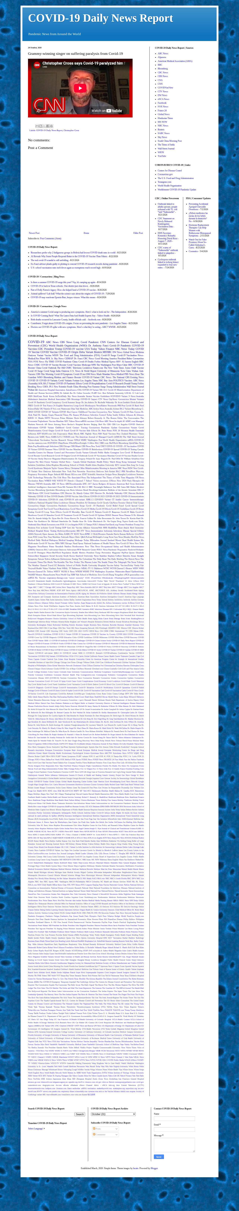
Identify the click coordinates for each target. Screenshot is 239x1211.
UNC (53, 1026)
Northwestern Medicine (107, 897)
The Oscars (113, 994)
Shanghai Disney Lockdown (88, 960)
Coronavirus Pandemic (57, 506)
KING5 (48, 835)
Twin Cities (87, 1013)
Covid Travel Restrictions (59, 509)
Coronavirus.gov (165, 174)
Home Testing (50, 531)
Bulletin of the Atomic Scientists (122, 490)
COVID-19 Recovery (120, 647)
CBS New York (64, 628)
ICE (87, 806)
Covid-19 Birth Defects (89, 684)
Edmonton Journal (99, 744)
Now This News (92, 546)
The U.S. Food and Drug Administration (176, 178)
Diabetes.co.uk (68, 703)
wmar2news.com (67, 1095)
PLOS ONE (81, 913)
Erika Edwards (114, 747)
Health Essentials (136, 430)
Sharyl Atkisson (138, 960)
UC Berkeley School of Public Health (70, 565)
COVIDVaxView (62, 656)
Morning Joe (54, 878)
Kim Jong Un (133, 465)
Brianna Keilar (63, 622)
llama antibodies (73, 1088)
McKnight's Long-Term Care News (108, 537)
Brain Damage (114, 619)
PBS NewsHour (128, 471)
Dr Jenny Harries (91, 706)
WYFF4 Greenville (67, 1063)
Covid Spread (131, 506)
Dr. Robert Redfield (99, 734)
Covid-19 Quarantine (122, 688)
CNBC (37, 365)
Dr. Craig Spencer (41, 716)
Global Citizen (55, 781)
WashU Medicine (127, 1063)
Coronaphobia (122, 675)
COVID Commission (136, 634)
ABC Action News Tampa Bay (63, 587)
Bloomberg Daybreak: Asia (77, 615)
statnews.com (41, 443)
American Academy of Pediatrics (64, 597)
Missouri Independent (111, 875)
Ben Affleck (89, 612)
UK (41, 409)
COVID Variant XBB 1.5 (41, 641)
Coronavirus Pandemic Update (103, 427)
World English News (36, 1073)
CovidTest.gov (79, 694)
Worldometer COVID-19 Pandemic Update (177, 189)
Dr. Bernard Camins (61, 712)
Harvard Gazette (82, 794)
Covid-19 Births (88, 509)
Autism (116, 409)
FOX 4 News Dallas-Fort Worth (47, 759)
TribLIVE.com (118, 1010)
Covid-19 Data (127, 412)
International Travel (123, 816)
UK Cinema (89, 1023)
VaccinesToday (126, 565)
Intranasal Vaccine (136, 462)
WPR (90, 1057)
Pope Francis (113, 922)
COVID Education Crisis (67, 637)
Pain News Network (123, 913)
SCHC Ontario (65, 951)
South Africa (38, 966)
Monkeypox (90, 405)
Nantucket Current (116, 885)
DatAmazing (62, 697)
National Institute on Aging (62, 891)
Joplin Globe (59, 828)
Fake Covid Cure (34, 763)
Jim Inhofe (100, 822)
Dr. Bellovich (33, 712)
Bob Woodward (138, 615)
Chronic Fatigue (34, 669)
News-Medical (117, 374)
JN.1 (51, 386)
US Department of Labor (131, 1026)
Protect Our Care (41, 935)
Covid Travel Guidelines (56, 684)
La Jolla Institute (82, 847)
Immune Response (91, 810)
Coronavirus (138, 358)
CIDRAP (69, 358)
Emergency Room (44, 747)
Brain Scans (125, 619)
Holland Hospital (35, 531)
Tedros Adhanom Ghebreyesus (58, 559)
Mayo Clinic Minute (65, 866)
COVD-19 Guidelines (43, 634)
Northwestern (78, 546)
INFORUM (114, 806)
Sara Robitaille (60, 954)
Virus (123, 1048)
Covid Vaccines (74, 365)
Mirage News (80, 875)
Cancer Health (109, 656)
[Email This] (37, 126)
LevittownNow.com (40, 853)
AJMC (91, 590)
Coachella (113, 669)
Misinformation (92, 468)
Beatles (81, 612)
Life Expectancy (60, 434)
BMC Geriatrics (83, 609)
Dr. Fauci (78, 358)
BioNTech (113, 443)
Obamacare (42, 904)
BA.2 (97, 443)
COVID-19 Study (94, 650)
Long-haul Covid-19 (74, 857)
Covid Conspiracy (53, 402)
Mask (70, 434)
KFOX (86, 831)
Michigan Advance (47, 872)
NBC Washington (61, 882)
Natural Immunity (121, 891)
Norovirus (90, 471)
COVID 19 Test (43, 496)
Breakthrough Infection (36, 622)
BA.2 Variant (125, 409)
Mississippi (90, 875)
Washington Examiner (104, 571)
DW (131, 694)
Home (86, 233)
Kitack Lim (43, 847)
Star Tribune (94, 969)
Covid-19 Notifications (104, 688)
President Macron (93, 925)
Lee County (128, 850)
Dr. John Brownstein (103, 518)
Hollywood (32, 803)
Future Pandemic (40, 772)
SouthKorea (89, 966)
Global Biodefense (137, 778)
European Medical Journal (93, 750)
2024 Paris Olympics (131, 481)
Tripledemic (43, 421)
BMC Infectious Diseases (99, 609)
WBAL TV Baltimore (71, 568)
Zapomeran (57, 1079)
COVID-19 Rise (48, 650)
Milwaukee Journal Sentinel (102, 540)
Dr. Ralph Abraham (56, 734)
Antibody (126, 600)
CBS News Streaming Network (82, 628)
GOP (64, 528)
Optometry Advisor (72, 910)
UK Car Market (78, 1023)
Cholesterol (77, 666)
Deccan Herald (107, 697)
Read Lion (54, 941)
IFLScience (84, 415)
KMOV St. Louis (93, 835)
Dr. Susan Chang (96, 737)
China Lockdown (60, 503)
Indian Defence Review (129, 810)
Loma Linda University (56, 857)
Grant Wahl (120, 784)
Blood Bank (51, 615)
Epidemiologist (82, 747)
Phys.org (140, 471)
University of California (84, 1032)
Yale (133, 1076)
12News (136, 581)
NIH (100, 434)
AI (123, 421)
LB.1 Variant (70, 847)
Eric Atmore (103, 747)
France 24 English (55, 405)
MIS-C (79, 860)
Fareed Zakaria (58, 763)
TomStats (43, 1010)
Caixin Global (83, 656)
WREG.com (32, 1060)
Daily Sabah (32, 697)
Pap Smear (73, 916)
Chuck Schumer (47, 669)
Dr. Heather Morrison (133, 719)
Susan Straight (137, 556)
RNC (105, 938)
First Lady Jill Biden (125, 763)
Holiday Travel (138, 800)
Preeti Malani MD (45, 925)
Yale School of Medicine (86, 575)
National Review (107, 891)
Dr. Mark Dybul (105, 728)
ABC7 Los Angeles (131, 587)
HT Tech (83, 791)
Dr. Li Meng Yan (134, 725)
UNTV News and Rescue (84, 1026)
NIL (133, 882)
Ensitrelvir (56, 747)
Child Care (99, 662)
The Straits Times (126, 998)
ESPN (61, 744)
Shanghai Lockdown (127, 474)
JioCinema (118, 822)
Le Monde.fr (106, 850)
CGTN (85, 631)
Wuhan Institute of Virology (118, 1073)
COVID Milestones (100, 637)
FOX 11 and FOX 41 (97, 756)
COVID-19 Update (123, 650)
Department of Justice (124, 700)
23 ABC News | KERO (79, 584)
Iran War (96, 819)
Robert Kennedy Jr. (96, 418)
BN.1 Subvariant (116, 609)
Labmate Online (122, 847)
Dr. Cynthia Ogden (56, 716)
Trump (127, 1010)
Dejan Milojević (130, 697)
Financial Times (62, 415)
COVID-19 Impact (89, 399)
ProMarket (53, 932)
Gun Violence (135, 788)
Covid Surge (49, 371)
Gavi (114, 772)
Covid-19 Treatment (63, 515)
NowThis (61, 900)
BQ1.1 (130, 609)
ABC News (52, 342)
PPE (96, 913)
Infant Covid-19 (97, 813)
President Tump (93, 553)
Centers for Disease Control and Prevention (55, 452)
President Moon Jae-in (109, 925)
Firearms (99, 763)
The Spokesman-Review (82, 998)
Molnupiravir (126, 875)
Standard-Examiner (39, 969)
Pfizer (42, 358)
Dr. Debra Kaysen (39, 719)
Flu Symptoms (133, 766)
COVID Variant (47, 427)
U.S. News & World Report (83, 371)
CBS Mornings (73, 399)
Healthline (50, 800)
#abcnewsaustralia (137, 578)
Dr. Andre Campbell (108, 709)
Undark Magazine (117, 1029)
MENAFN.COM (69, 860)
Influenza (32, 434)
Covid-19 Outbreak (79, 456)
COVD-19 (110, 446)
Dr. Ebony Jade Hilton (54, 719)
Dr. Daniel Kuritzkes (84, 716)
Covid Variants (65, 380)
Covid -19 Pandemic (95, 506)
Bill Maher (131, 487)
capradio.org (72, 1082)
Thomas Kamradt (45, 1007)
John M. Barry (42, 825)
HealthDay (112, 528)
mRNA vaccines (87, 421)
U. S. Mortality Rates (111, 1013)
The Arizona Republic (94, 979)
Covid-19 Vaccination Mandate (101, 456)
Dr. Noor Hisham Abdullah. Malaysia (97, 731)
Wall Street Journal (135, 386)
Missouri (99, 875)
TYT (58, 976)
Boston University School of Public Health (70, 619)
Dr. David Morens (129, 716)
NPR (93, 365)
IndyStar (87, 813)
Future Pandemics (54, 772)
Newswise (81, 471)
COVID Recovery (130, 637)
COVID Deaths (57, 496)
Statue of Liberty (118, 969)
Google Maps (33, 784)
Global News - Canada (69, 462)
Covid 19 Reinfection (134, 452)
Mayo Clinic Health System (46, 866)
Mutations (72, 878)
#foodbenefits (57, 581)
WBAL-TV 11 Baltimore (92, 568)
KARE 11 (140, 828)
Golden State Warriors (95, 781)
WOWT (71, 1057)
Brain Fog (32, 446)
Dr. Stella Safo (68, 737)
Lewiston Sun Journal (57, 853)
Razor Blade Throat (42, 941)
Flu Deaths (113, 766)
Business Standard (124, 625)
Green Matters (66, 788)
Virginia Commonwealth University (106, 1048)
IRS (78, 531)
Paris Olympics (91, 916)
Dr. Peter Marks (43, 734)
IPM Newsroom (125, 806)
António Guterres (137, 600)
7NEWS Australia (43, 484)
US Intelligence (44, 1029)
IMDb (107, 806)
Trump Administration (116, 386)
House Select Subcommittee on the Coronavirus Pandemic (108, 803)
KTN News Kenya (110, 838)
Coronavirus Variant (128, 427)
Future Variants (51, 462)
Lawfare (76, 850)
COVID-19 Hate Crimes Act (75, 644)
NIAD (129, 882)
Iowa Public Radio (56, 819)
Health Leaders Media (44, 797)
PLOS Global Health (68, 913)
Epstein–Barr (94, 747)
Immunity (119, 393)
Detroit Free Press (48, 703)
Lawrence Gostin (86, 850)
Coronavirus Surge (76, 506)
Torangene (51, 1010)
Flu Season (74, 415)
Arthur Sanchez (74, 603)
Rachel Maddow (128, 938)
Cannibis (31, 452)
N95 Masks (87, 878)
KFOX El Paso (96, 831)
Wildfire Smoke (83, 1070)
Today (131, 348)
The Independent (94, 477)
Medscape (86, 365)
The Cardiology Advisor (86, 982)
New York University (78, 894)
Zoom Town (103, 1079)
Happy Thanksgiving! (67, 794)
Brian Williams (52, 622)
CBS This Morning (44, 374)
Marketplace (48, 863)
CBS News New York (91, 446)
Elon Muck (32, 747)
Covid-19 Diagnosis (36, 688)
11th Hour (99, 421)
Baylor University (71, 612)
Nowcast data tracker (73, 900)
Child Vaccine (137, 368)
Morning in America (108, 468)
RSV (118, 361)
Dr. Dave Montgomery (101, 716)
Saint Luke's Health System (133, 951)
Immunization (97, 531)
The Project (139, 994)
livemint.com (61, 1088)
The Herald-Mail (137, 988)
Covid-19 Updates (97, 515)
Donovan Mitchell (77, 706)
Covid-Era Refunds (65, 694)
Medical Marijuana (51, 869)
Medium (97, 869)
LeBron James (117, 850)
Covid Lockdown (113, 681)
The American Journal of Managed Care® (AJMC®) (98, 437)
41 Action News (116, 584)
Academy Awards (116, 590)
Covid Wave (75, 509)
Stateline (103, 556)
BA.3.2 (85, 487)
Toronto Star (61, 1010)
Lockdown (87, 368)
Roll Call (131, 947)
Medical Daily (34, 540)
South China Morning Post (79, 386)
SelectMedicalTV (115, 957)
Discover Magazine (52, 459)
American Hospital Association (51, 390)
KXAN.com (47, 434)
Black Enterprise (34, 615)
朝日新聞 (91, 1095)
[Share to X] (44, 126)
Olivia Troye (42, 907)
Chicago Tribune (82, 662)
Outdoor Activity (34, 913)
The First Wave (39, 988)
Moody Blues (43, 878)
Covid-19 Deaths (86, 361)
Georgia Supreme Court (95, 778)
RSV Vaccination (115, 938)
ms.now (141, 1088)
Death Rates (89, 697)
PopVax (104, 922)
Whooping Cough (70, 1070)
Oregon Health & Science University (93, 910)
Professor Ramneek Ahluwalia (106, 932)
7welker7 (126, 584)
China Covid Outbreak (46, 368)
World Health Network (53, 1073)
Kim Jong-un (111, 844)
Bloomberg (136, 409)
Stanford (50, 969)
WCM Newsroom (107, 1051)
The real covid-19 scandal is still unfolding (49, 260)
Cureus (137, 412)
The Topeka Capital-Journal (50, 1001)
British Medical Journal (112, 622)
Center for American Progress (97, 659)
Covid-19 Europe (51, 688)
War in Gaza (109, 1063)
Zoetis (95, 1079)
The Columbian (85, 559)
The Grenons (97, 988)
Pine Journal (62, 922)
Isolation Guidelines (36, 465)
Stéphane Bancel (69, 972)
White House (134, 1066)
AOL (40, 383)
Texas (122, 976)
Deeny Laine (118, 697)
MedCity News (137, 537)
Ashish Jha (101, 603)
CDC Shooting (52, 631)
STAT (84, 474)
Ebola (133, 402)
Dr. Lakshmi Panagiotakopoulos (73, 725)
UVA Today (105, 1029)
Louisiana (31, 860)
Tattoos (84, 976)
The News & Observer (86, 994)
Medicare (75, 869)
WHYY (57, 571)
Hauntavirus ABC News (109, 794)
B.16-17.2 (135, 606)
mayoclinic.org (131, 1088)
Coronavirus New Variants (108, 412)
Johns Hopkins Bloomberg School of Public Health (68, 465)
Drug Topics (122, 521)
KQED (55, 838)
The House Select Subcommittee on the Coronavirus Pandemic (72, 991)
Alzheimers (33, 399)
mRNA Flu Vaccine (37, 578)
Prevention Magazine (111, 553)
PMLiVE (90, 913)
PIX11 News (102, 550)
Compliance (106, 672)
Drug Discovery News (86, 741)
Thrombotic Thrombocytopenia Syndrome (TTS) (86, 1007)
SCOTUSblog (77, 951)
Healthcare (112, 797)
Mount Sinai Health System (127, 540)
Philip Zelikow (129, 919)
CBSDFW (112, 628)
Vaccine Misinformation (124, 1041)
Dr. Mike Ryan (61, 731)
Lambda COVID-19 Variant (49, 850)
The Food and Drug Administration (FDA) (80, 355)
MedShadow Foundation (134, 866)
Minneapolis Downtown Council (40, 875)
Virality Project (86, 1048)
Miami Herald (33, 872)
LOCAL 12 (129, 393)
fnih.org (112, 1085)
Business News (96, 625)
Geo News (126, 775)
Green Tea (76, 788)
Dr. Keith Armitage (53, 725)
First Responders (47, 766)
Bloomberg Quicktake (45, 490)
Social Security (56, 556)
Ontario (61, 910)
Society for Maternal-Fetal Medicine (89, 963)
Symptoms (32, 559)
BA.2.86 (77, 487)
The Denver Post (101, 985)
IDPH (102, 806)
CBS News (66, 342)
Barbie (42, 612)
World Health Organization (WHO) (68, 345)
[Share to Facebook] (48, 126)
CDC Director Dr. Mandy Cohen (74, 493)
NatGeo (127, 885)
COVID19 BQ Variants (46, 656)
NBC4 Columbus (93, 882)
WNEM (78, 571)
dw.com (59, 1085)
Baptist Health (33, 612)
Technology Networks (42, 477)
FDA (30, 361)
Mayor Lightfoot (80, 866)
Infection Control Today (101, 415)
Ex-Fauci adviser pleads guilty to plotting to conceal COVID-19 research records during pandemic (74, 264)
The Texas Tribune (135, 562)
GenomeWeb (96, 528)
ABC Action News (96, 409)
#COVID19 (52, 443)
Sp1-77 (97, 966)
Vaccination (45, 440)
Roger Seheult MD (56, 474)
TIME (51, 361)
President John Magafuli (77, 925)
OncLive (127, 907)
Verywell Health (35, 568)
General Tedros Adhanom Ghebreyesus (53, 775)
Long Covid (80, 342)
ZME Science (46, 1079)
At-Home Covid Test (136, 603)
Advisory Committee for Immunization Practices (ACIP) (59, 594)
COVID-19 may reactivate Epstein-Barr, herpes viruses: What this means (63, 297)
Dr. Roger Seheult (114, 734)
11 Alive (128, 581)
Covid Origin (48, 430)
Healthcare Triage (39, 800)
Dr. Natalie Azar (76, 521)
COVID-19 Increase (93, 644)
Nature (112, 543)
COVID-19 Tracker (109, 650)
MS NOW (95, 860)
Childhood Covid (63, 427)
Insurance (68, 816)
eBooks (66, 1085)
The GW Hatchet (52, 988)
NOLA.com (32, 885)
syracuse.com (93, 1091)
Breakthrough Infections (47, 446)
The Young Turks (137, 1004)
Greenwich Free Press (89, 788)
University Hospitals (97, 565)
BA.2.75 (47, 609)
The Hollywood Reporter (37, 991)
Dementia (37, 700)
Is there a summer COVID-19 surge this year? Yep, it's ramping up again (63, 282)
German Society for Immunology (116, 778)
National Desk (87, 888)
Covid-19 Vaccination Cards (115, 690)
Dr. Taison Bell (109, 737)
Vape (122, 1044)
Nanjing (95, 885)
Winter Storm (128, 1070)
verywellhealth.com (53, 1095)
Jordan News (69, 828)
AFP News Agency (69, 590)
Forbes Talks (63, 769)
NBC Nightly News (88, 434)
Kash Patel (80, 841)
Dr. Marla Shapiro (134, 728)
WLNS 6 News (68, 571)
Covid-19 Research (114, 383)
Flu (46, 361)
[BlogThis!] (41, 126)
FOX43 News (87, 759)
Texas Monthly (79, 979)
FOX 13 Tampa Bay (114, 756)
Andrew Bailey (69, 600)
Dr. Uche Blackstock (93, 521)
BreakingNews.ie (137, 619)
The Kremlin (59, 562)
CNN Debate (134, 631)
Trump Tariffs (33, 1013)
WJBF (72, 1054)
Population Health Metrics (73, 553)
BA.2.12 (31, 609)
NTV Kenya (75, 885)
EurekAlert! (125, 747)
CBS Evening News (134, 377)
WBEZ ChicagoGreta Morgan (83, 1051)
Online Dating (39, 910)
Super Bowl (80, 972)
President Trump (53, 348)
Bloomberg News (113, 615)
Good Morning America (106, 358)
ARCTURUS (100, 590)
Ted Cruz (101, 976)
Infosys (107, 813)
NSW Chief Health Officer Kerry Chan (51, 885)
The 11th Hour (60, 477)
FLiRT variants (82, 756)
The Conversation (131, 418)
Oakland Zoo (33, 904)
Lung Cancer (41, 860)
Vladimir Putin (55, 568)
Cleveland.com (97, 669)
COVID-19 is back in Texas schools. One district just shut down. (60, 286)
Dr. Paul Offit (114, 459)
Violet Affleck (74, 1048)
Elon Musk (41, 524)
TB (35, 976)
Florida (105, 766)
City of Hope (71, 669)
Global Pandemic (88, 462)
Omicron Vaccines (54, 907)
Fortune (76, 380)
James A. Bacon (42, 822)
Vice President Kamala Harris (56, 1048)
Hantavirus (68, 405)
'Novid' (111, 581)
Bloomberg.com (62, 490)
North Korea (48, 396)
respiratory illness (68, 1091)
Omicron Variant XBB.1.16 (91, 907)
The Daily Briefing (115, 559)
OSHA (141, 900)
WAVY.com (67, 1051)
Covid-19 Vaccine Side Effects (83, 430)
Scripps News (111, 474)
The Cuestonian (61, 985)
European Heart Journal (73, 750)
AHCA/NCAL (82, 590)
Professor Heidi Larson (85, 932)
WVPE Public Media (116, 1060)
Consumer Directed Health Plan (67, 675)
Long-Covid (79, 405)
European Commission (54, 750)
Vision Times (131, 1048)
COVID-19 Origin (68, 352)
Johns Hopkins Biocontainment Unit (63, 825)
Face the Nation (130, 759)
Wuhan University (137, 1073)
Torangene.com (164, 182)
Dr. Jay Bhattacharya (78, 722)
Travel (50, 565)
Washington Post (95, 440)
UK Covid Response (103, 1023)
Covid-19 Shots (54, 690)
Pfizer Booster (92, 919)
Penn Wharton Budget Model (114, 916)
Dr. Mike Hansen (122, 706)
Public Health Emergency (104, 935)
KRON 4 (61, 838)
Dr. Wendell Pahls (45, 741)
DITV (127, 694)
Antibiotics (118, 600)
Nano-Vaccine (104, 885)
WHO (40, 377)
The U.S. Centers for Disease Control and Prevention (82, 1001)
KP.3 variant (120, 465)
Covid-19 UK (78, 690)
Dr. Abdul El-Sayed (35, 709)
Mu (142, 540)
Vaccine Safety (113, 565)
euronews (104, 481)
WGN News (38, 1054)
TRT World (51, 976)
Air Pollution (102, 594)
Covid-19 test (79, 374)
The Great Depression (83, 988)
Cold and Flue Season (130, 669)
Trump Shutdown (137, 1010)
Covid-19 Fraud (62, 430)
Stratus (89, 396)
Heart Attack (123, 528)
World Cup (65, 575)
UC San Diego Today (45, 1019)
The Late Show (134, 991)
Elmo (142, 744)
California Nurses (96, 656)
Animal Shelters (108, 600)
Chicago (57, 662)
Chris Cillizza (87, 666)
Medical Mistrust (65, 869)
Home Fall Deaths (44, 803)
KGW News (79, 534)
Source (30, 966)
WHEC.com (65, 1054)
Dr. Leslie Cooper (120, 725)
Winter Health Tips (115, 1070)
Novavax (55, 418)
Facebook (140, 759)
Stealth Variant (130, 969)
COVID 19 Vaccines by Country (103, 634)
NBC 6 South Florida (118, 878)
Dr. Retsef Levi (86, 734)
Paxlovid (132, 550)
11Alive (90, 443)
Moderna (140, 352)
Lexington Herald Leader (76, 853)
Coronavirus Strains (108, 678)
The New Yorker (72, 562)
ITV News (85, 531)
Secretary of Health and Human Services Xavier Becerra (86, 957)
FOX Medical (65, 759)
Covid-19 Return (41, 690)
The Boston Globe (114, 418)
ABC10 (95, 587)
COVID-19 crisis (55, 499)
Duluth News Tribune (113, 741)
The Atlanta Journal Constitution (115, 979)
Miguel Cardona (86, 872)
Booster (77, 377)
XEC (66, 421)
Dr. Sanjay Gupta (45, 415)
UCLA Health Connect (121, 1019)
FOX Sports (76, 759)
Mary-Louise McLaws (86, 863)
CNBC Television (74, 368)
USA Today (91, 348)
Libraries (90, 853)
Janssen (51, 534)
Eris (142, 459)
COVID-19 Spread (111, 449)
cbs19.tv (81, 1082)
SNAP (85, 951)
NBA (57, 543)
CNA (79, 390)
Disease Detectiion (137, 703)
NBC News (121, 348)
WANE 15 (58, 1051)
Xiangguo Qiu (66, 1076)
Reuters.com (33, 437)
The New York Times (114, 368)
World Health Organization (115, 440)
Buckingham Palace (44, 625)
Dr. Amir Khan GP (75, 709)
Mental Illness (138, 869)
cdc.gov (98, 1082)
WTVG (93, 1060)
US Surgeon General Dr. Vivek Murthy (66, 1029)
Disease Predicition (35, 706)
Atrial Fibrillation (51, 606)
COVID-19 (36, 342)
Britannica (99, 622)
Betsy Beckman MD (102, 612)
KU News (121, 838)
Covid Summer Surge (71, 402)
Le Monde (97, 850)
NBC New (39, 882)
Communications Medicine (90, 672)
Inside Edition (119, 415)
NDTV (47, 418)
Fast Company (69, 763)
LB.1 (63, 847)
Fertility (79, 763)
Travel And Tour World (83, 1010)
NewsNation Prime (46, 546)
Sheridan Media (34, 963)
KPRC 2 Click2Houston (95, 534)
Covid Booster (34, 456)
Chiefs (92, 662)
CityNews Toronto (117, 503)
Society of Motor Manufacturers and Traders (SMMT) (123, 963)
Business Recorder (109, 625)
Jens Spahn (90, 822)
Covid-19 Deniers (122, 684)
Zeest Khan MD (68, 1079)
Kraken (57, 847)
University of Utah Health (123, 1038)
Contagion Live (117, 452)
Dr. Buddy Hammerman (108, 712)
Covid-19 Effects (103, 509)
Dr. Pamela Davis (117, 731)
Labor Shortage (134, 847)
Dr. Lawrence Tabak (93, 725)
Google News (44, 784)
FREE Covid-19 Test (37, 405)
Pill (55, 922)
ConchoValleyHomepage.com (123, 672)
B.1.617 (118, 606)
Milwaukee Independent (103, 872)
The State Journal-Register (109, 998)
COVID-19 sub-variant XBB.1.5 (78, 499)
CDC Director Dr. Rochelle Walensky (106, 493)
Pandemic (94, 342)
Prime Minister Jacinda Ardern (75, 929)
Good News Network (129, 781)
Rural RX (48, 951)
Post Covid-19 (128, 405)
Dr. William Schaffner (130, 459)
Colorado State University (70, 672)
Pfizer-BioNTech (53, 553)
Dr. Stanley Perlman (54, 737)
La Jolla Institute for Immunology (102, 847)
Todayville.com (34, 1010)
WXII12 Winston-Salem (40, 1063)
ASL (108, 590)
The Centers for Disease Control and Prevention (113, 982)
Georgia (69, 778)
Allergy (135, 594)
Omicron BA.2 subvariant (47, 550)
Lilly (96, 853)
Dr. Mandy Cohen (54, 728)
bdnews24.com (46, 1082)
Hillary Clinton (81, 800)
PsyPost (125, 553)
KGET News (123, 831)
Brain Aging (93, 619)
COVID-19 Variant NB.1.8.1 (94, 390)
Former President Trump (129, 524)
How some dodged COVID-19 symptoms (49, 806)
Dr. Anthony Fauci (98, 345)
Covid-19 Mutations (86, 688)
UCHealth (73, 1019)
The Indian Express (105, 991)
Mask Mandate (103, 374)
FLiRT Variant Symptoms (66, 756)
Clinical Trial (131, 503)
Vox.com (56, 409)
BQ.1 (125, 609)
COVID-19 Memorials (66, 647)
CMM (106, 631)
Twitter (94, 1013)
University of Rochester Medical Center (96, 1038)
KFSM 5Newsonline (110, 831)
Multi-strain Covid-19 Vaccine (41, 543)
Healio (121, 794)
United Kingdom (131, 1029)
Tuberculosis (33, 440)
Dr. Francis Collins (85, 518)
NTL (69, 885)
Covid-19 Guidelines (120, 509)
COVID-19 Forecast (41, 644)
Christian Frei (98, 666)
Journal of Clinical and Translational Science (119, 828)
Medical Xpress (108, 361)
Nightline (127, 894)
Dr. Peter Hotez (105, 430)
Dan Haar (53, 697)
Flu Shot (39, 462)
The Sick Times (66, 998)
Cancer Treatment (121, 656)
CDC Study (63, 631)
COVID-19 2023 (97, 496)
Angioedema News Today (91, 600)
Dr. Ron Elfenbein (128, 734)
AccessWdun (33, 594)
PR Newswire (103, 913)
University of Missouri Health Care (100, 1035)
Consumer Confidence (44, 675)
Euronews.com (53, 524)
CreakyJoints (91, 694)
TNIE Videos (42, 976)
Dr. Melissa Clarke (48, 731)
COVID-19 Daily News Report (100, 18)
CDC (40, 348)
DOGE (108, 515)
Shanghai (72, 960)
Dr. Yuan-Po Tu (58, 741)
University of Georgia (42, 1035)
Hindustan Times (93, 800)
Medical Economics (35, 869)
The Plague (122, 994)
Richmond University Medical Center (111, 944)
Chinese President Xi (78, 503)
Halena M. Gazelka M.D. (124, 791)
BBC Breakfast (71, 609)
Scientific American (96, 474)
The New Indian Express (68, 994)
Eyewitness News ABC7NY (101, 753)
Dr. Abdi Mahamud (136, 706)
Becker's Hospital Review (78, 424)
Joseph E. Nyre (95, 828)
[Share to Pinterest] (51, 126)
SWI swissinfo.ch (95, 951)
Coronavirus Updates (125, 678)
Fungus (31, 772)
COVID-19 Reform (136, 647)
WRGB (40, 1060)
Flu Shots (122, 766)
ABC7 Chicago (117, 587)
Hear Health (59, 800)
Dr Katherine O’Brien (106, 706)
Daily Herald (139, 694)
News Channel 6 (93, 894)
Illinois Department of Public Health (69, 810)
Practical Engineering (128, 922)
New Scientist (60, 386)
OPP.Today (134, 900)
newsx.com (47, 1091)
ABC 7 (35, 587)
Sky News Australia (76, 396)
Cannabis (132, 656)
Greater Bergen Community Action (47, 788)
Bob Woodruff (125, 615)
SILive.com (76, 474)
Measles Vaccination (117, 866)
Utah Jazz (38, 1041)
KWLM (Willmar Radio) (134, 838)
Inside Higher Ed (117, 813)
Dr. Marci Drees (80, 728)
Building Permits (68, 625)
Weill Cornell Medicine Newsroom (71, 1066)
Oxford (56, 913)
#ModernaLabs (107, 578)
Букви (84, 1095)
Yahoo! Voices (92, 481)
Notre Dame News (50, 900)
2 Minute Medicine (43, 584)
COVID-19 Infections (37, 499)
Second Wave (60, 957)
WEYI (117, 1051)
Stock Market (51, 972)
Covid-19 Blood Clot (107, 684)
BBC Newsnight (96, 487)
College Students (40, 672)
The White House (110, 1004)
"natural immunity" (76, 578)
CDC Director (121, 628)
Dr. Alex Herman (49, 709)
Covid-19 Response (111, 512)
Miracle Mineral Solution (64, 875)
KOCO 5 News (107, 835)
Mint (82, 468)
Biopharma (124, 612)
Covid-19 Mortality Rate (74, 512)
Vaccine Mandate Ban (106, 1041)
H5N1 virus (52, 791)
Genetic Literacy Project (111, 775)
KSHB (68, 838)
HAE (59, 791)
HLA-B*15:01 (67, 791)
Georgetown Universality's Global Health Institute (47, 778)
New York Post (69, 471)
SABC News (45, 437)
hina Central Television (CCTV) (130, 1085)
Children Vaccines (129, 662)
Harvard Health (94, 794)
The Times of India (111, 477)
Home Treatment (58, 803)
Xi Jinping (57, 1076)
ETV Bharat (69, 744)
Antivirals (139, 484)
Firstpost (82, 766)
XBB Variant (33, 1076)
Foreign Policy (74, 769)
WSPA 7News (62, 1060)
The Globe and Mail (67, 988)
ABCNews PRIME (48, 590)
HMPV (76, 791)
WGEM (31, 1054)
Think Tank (32, 1007)
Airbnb (109, 594)
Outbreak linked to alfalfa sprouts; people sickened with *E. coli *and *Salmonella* (167, 208)
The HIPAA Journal (123, 988)
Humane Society (78, 806)
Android (78, 600)
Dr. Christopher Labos (126, 712)
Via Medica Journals (36, 1048)
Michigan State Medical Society (67, 872)
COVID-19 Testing (128, 449)
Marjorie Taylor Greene (54, 468)
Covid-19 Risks (128, 512)
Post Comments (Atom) (50, 238)
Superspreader (91, 972)
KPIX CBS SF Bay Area (37, 838)
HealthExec (103, 797)
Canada (140, 449)
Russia (67, 474)
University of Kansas (59, 1035)
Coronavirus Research (91, 678)
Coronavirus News (75, 678)
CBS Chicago (64, 446)
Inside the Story (131, 813)
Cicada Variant (82, 452)
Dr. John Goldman (114, 722)
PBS (119, 405)
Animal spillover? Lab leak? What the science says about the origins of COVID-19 (67, 293)
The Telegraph (120, 562)
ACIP (59, 590)
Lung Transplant (52, 860)
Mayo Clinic (122, 365)
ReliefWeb (101, 941)
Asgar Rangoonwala (88, 603)
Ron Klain (140, 947)
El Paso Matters (113, 744)
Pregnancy (32, 474)
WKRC (84, 440)
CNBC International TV (118, 631)
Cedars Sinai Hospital (66, 659)
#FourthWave (96, 578)
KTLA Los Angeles (95, 838)
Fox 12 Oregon (86, 769)
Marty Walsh (73, 863)
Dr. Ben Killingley (46, 712)
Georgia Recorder (79, 778)
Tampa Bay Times (67, 976)
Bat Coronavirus (58, 612)
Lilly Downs (103, 853)
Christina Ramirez (122, 666)
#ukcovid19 (91, 581)
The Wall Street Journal (133, 437)
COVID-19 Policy (104, 647)
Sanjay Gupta (49, 954)
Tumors (79, 1013)
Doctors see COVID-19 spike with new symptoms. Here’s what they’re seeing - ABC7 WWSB (73, 327)
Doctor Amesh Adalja (51, 706)
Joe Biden (59, 534)
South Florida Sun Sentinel (74, 966)
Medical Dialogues (49, 540)
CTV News (103, 399)
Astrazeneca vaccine (119, 603)
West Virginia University (118, 1066)
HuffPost (68, 806)
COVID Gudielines (84, 637)
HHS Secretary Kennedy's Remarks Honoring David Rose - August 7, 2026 (168, 237)
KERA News (64, 831)
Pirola (70, 922)
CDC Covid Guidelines (49, 493)
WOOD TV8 (88, 571)
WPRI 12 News (99, 1057)
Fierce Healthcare (89, 763)
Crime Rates (101, 694)
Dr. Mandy (43, 728)
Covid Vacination (73, 684)
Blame (43, 615)
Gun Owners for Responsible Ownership (113, 788)
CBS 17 (140, 490)
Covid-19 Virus (132, 690)
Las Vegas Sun (66, 850)
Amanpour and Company (41, 597)
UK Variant (45, 1026)
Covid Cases (71, 681)
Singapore (44, 556)
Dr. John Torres (119, 518)
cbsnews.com (90, 1082)
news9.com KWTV (35, 1091)
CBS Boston (33, 493)
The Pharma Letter (89, 562)
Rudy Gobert (33, 951)
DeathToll (98, 697)
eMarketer (74, 1085)
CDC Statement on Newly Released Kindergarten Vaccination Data (166, 222)
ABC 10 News (58, 484)
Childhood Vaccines (87, 412)
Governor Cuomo (90, 784)
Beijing (94, 424)
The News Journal (102, 994)
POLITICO (118, 380)
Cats (55, 659)
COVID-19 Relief (34, 650)
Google (141, 781)
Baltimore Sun (110, 487)
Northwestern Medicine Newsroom (130, 897)
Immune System (104, 810)
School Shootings (107, 954)
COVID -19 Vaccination (126, 446)
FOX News (38, 361)
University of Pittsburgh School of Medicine (62, 1038)
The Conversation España (44, 985)
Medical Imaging (66, 540)
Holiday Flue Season (109, 800)
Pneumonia (96, 922)
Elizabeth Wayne (133, 744)
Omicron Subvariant (68, 550)
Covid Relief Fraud (115, 506)
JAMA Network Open (37, 534)
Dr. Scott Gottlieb (122, 402)
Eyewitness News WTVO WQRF (126, 753)
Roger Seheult (108, 947)
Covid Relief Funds (39, 684)
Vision (45, 568)
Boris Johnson (76, 490)
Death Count (79, 697)
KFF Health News (76, 831)
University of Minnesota (77, 1035)
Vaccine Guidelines (101, 396)
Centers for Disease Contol (170, 170)
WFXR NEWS (138, 1051)
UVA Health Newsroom (91, 1029)
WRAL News (139, 1057)
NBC (107, 878)
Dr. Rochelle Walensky (104, 402)
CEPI (71, 631)
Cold (119, 669)
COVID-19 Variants (48, 380)
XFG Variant (47, 1076)
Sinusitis (53, 963)
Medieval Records (86, 869)
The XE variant (123, 1004)
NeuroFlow (32, 894)
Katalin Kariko (90, 841)
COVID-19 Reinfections (92, 449)
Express (31, 462)
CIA (101, 631)
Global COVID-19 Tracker (38, 781)
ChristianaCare (109, 666)
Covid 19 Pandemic (36, 402)
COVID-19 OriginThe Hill (86, 647)
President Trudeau (137, 925)
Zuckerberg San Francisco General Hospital (126, 1079)
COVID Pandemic (63, 361)
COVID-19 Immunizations (132, 496)
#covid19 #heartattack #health (39, 581)
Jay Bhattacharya (61, 822)
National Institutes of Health (96, 543)
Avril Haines (86, 606)
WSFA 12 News (50, 1060)
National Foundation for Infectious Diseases (111, 888)
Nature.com (98, 368)
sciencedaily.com (81, 1091)
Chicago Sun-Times (68, 662)
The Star (95, 998)
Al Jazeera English (130, 361)
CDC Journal (40, 631)
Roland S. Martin (120, 947)
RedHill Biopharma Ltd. (87, 941)
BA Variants (68, 487)
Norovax (41, 897)
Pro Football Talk (41, 932)
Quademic (61, 938)
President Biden (125, 358)
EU (75, 744)
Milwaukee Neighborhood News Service (128, 872)
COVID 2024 (121, 634)
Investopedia (44, 819)
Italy (119, 819)
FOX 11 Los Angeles (69, 524)
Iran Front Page (87, 819)
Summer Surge (99, 386)
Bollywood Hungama (36, 619)
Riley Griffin (132, 944)
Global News (129, 352)
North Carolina (52, 897)
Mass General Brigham (127, 863)
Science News (132, 954)
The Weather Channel (37, 565)
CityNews (113, 399)
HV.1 (89, 791)
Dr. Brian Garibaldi (90, 712)
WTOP (76, 1060)
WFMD (129, 1051)
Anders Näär (44, 600)
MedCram (37, 396)
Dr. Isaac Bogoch (100, 459)
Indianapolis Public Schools (72, 813)
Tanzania (78, 976)
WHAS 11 (48, 1054)
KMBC (83, 835)
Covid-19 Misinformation (119, 390)
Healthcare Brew (123, 797)
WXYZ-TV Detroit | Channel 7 (71, 481)
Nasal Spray (78, 543)
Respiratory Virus (75, 944)
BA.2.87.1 (55, 609)
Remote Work (124, 941)
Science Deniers (121, 954)
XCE (40, 1076)
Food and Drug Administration (46, 769)
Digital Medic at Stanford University (89, 703)
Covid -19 (49, 681)
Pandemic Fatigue (52, 916)
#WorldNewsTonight (78, 443)
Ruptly (41, 951)
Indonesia (108, 531)
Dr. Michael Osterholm (58, 521)
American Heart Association (88, 597)
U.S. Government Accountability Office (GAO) (85, 1016)
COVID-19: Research (94, 653)
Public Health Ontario (48, 938)
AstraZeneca (71, 390)
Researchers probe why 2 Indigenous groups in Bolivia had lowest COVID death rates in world (73, 252)
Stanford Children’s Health (64, 969)
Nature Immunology (136, 891)
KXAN (30, 841)
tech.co (101, 1091)
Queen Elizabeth (136, 553)
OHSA (115, 900)
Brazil (85, 490)
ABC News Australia (83, 587)
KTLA (73, 838)
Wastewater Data (68, 409)
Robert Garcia (42, 947)
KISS (53, 835)
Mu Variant (64, 878)
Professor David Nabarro (66, 932)
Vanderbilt (53, 1044)
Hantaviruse (139, 791)
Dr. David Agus (116, 716)
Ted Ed (108, 976)
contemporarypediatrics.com (125, 1082)
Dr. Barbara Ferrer (137, 709)
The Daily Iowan (74, 985)
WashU (117, 1063)
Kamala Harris (112, 534)
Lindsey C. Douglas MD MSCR (122, 853)
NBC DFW (131, 878)
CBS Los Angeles (120, 424)
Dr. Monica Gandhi (74, 731)
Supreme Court (103, 972)
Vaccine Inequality (90, 1041)
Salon (41, 954)
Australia (108, 409)
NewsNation (101, 405)
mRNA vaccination (88, 1088)
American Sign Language (134, 597)
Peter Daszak (45, 919)
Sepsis (45, 960)
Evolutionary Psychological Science (76, 753)
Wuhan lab (33, 390)
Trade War (70, 1010)
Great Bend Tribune (132, 784)
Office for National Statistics (72, 904)
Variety (127, 1044)
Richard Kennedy (89, 944)
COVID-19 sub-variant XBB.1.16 (48, 653)
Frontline (129, 769)
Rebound (74, 941)
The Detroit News (132, 559)
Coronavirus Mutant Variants (131, 399)
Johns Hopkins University (103, 465)
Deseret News (118, 515)
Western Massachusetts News (48, 575)
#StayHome (63, 443)
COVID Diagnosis (50, 637)
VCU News (47, 1041)
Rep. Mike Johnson (36, 944)
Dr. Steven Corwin (82, 737)
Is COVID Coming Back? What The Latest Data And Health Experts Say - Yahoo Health (70, 315)
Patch (100, 916)
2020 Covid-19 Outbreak (60, 584)
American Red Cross (126, 484)
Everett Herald (41, 753)
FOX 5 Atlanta (99, 524)
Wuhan (135, 371)
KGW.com (133, 831)
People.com (139, 916)
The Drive (132, 985)
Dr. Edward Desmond (72, 719)
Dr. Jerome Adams (93, 722)
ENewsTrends (53, 744)
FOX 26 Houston (120, 430)
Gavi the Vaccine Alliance (78, 528)
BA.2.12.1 (39, 609)
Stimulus (126, 556)
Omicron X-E (108, 907)
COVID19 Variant (103, 499)
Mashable (114, 863)
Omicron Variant (35, 355)
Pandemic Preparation (117, 550)
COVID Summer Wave (48, 449)
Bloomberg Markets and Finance (58, 377)
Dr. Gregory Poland (83, 459)
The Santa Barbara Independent (47, 998)
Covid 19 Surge (35, 371)
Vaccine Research (58, 440)
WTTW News (84, 1060)
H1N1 (45, 791)
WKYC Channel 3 (38, 1057)
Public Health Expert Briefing (126, 935)
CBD (41, 628)
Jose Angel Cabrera (82, 828)
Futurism (65, 772)
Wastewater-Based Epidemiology (129, 571)
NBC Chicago (66, 543)
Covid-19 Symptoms (63, 374)
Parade (81, 916)
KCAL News (46, 831)
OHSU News (124, 900)
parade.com (56, 1091)
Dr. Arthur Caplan (123, 709)
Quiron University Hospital (92, 938)
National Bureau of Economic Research (66, 888)
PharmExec (112, 919)
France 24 (162, 110)
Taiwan (41, 559)
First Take (59, 766)
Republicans (63, 944)
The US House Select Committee (116, 1001)
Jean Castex (72, 822)
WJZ (77, 1054)
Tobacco (141, 1007)
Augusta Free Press (66, 606)
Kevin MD (64, 844)
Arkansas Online (47, 603)
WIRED (47, 481)
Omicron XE (118, 907)
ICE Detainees (94, 806)
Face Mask (119, 759)
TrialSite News (98, 1010)
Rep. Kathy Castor (137, 941)
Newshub (59, 546)
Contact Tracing (80, 427)
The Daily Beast (100, 559)
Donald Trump (130, 383)
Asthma (108, 603)
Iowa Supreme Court (72, 819)
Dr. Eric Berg (86, 719)
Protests (52, 935)
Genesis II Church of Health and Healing (85, 775)
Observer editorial (53, 904)
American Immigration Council (112, 597)
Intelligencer (77, 816)
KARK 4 (31, 831)
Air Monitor (91, 594)
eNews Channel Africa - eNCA (93, 1085)
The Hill (61, 368)
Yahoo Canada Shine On (81, 1076)
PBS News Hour (132, 374)
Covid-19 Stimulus (46, 515)
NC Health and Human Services (113, 882)
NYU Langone (86, 885)
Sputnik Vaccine (131, 966)
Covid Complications (85, 681)
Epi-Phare (64, 747)
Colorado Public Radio (99, 452)
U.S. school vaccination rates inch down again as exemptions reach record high (65, 267)
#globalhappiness (69, 581)
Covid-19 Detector (137, 684)
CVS (76, 656)
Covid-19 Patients (94, 512)
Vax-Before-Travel (137, 1044)
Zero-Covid (103, 575)
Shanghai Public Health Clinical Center (115, 960)
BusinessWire (33, 628)
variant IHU (41, 1095)
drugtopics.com (48, 1085)
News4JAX (104, 894)
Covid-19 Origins (62, 456)
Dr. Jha (103, 722)
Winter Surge (139, 1070)
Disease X (128, 515)
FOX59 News (98, 759)
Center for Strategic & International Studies (126, 659)
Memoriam (117, 869)
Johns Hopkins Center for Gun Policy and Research (98, 825)
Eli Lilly (123, 744)
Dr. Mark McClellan (119, 728)
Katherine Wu (114, 841)
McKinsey (91, 866)
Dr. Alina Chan (61, 709)
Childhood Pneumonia (112, 662)
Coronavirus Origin (36, 506)
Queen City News (73, 938)
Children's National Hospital (40, 503)
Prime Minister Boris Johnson (73, 418)
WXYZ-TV (55, 1063)
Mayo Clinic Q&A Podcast (80, 537)
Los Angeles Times (89, 380)
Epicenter (72, 747)
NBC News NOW (125, 468)
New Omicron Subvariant (49, 471)
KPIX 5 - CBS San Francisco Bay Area (128, 835)
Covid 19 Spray (59, 681)
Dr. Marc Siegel (68, 728)
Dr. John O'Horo (127, 722)
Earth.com (133, 521)
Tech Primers (92, 976)
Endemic (140, 402)
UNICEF (70, 1026)
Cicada (106, 503)
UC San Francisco (61, 1019)
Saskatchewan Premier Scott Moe (78, 954)
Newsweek (112, 405)
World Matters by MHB (71, 1073)
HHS (105, 528)
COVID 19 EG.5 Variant (61, 634)
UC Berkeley (139, 1016)
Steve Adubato (39, 972)
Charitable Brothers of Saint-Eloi (40, 662)
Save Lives (96, 954)
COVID (37, 412)
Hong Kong (121, 462)
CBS (109, 424)
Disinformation (67, 459)
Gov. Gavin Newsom (57, 784)
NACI (94, 878)
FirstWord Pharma (71, 766)
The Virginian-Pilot (87, 1004)
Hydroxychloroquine (66, 531)
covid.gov (140, 1082)
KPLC (49, 838)
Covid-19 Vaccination (127, 355)
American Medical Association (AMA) (175, 61)
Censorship (80, 659)
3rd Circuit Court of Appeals (99, 584)
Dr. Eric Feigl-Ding (98, 719)
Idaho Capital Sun (42, 810)
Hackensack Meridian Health (103, 791)
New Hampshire (63, 894)
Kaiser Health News (41, 841)
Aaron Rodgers (99, 484)
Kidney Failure (88, 844)
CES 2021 (78, 631)
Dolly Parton (65, 706)
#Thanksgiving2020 (121, 578)
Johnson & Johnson (135, 415)
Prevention (42, 474)
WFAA (77, 440)
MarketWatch (38, 863)
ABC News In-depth (113, 421)
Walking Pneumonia (83, 1063)
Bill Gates (121, 487)
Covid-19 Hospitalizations (94, 383)
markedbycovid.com (104, 1088)
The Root (31, 998)
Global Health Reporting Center (73, 781)
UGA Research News (63, 1023)
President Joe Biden (59, 925)
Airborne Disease (119, 594)
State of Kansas (105, 969)
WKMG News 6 (86, 1054)
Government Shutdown (74, 784)
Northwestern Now (35, 900)
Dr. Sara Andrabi (40, 737)
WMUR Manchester (59, 1057)
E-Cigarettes (37, 744)
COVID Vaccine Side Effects (77, 496)
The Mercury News (51, 994)
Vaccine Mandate (56, 421)
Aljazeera (162, 57)
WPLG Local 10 (81, 1057)
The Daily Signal (87, 985)
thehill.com (124, 1091)
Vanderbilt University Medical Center (72, 1044)
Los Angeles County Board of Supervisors (99, 857)
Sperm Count (119, 966)
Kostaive (51, 847)
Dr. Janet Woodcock (62, 722)
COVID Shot (65, 412)
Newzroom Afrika (116, 894)
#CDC (87, 578)
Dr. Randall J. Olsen (72, 734)
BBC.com (104, 443)
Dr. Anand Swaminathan (92, 709)
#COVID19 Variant (119, 396)
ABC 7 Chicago (45, 587)
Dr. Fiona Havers (68, 518)
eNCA (126, 575)
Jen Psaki (82, 822)
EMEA (45, 744)
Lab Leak (139, 393)
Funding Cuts (138, 769)
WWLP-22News (131, 1060)
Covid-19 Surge (108, 355)
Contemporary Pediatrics (106, 675)
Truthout (42, 1013)
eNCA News (163, 99)
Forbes (97, 361)
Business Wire (138, 625)
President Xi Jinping (54, 929)
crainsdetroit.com (34, 1085)
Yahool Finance (126, 1076)
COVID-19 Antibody (59, 641)
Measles (127, 537)
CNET (103, 446)
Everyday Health (54, 753)
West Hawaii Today (93, 1066)
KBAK (38, 831)
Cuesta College (118, 694)
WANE (51, 1051)
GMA (45, 386)
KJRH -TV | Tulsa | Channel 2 (68, 835)
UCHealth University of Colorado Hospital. (94, 1019)
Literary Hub (41, 857)
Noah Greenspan (137, 894)
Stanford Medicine (82, 969)
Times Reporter (130, 1007)
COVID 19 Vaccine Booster (53, 365)
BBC (130, 365)
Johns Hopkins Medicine (44, 828)
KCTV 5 (55, 831)
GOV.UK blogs (85, 772)
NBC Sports (49, 882)
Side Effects (45, 963)
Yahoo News (74, 421)
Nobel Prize (32, 897)
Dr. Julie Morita (39, 725)
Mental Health (127, 869)
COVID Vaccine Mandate (70, 449)
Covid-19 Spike (66, 690)
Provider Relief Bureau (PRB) (67, 935)
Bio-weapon (115, 612)
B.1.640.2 (126, 606)
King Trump (133, 844)
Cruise (109, 694)
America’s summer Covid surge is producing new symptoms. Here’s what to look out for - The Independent (78, 312)
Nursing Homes (106, 900)
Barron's (48, 612)
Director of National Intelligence (116, 703)
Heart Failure (69, 800)
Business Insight (82, 625)
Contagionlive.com (88, 675)
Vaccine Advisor (77, 1041)
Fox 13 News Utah (100, 769)
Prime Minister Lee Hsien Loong (125, 929)
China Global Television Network (59, 666)
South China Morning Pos (53, 966)
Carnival (50, 659)
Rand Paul (139, 405)
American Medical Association (52, 399)
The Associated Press (76, 477)
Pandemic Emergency (36, 916)
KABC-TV (68, 534)
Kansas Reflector (127, 534)
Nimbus (67, 546)
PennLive (130, 916)
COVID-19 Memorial (110, 644)
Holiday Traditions (124, 800)
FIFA (53, 756)
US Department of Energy (112, 1026)
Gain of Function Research (102, 772)
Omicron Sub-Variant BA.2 (108, 471)
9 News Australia (136, 396)
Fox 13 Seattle (113, 769)
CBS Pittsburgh (101, 628)
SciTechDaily (61, 396)
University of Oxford (36, 1038)
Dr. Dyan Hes (54, 518)
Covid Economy (100, 681)
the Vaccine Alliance (112, 1091)
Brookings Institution (98, 490)
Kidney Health (99, 844)
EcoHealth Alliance (84, 744)
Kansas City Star (68, 841)
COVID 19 (33, 380)
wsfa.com (78, 1095)
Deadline (70, 697)
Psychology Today (87, 935)
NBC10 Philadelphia (77, 882)
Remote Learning (111, 941)
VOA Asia (56, 1041)
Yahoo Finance (106, 348)
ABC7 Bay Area (105, 587)
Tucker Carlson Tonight (55, 1013)
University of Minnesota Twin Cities (114, 371)
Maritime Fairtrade (60, 537)
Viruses (70, 440)
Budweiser (57, 625)
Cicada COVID (59, 669)
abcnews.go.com (34, 1082)
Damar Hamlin (43, 697)
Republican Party (51, 944)
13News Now (115, 481)
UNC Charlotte (60, 1026)
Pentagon (41, 553)
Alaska (128, 594)
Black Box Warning (136, 612)
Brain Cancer (103, 619)
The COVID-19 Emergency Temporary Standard (58, 982)
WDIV (135, 568)
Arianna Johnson (34, 603)
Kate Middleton (102, 841)
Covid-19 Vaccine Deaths (126, 456)
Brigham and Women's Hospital (82, 622)
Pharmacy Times (136, 434)
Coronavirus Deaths (136, 675)
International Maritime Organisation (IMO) (99, 816)
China (74, 361)
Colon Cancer (53, 672)
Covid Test (42, 509)
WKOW (119, 1054)
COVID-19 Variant (91, 377)
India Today (115, 810)
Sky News (59, 358)
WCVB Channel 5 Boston (121, 568)
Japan (52, 822)
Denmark (87, 700)
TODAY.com (69, 437)
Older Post (138, 233)
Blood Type (61, 615)
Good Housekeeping (112, 781)
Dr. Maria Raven (92, 728)
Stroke (59, 972)
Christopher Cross (71, 130)
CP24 (71, 656)
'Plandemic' (120, 581)
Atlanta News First (35, 606)
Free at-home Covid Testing (48, 528)
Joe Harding (127, 822)
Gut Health (37, 791)
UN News (139, 477)
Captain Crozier (40, 659)
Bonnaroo (48, 619)
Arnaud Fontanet (61, 603)
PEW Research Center (86, 550)
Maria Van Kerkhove (127, 860)
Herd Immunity (137, 528)
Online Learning (52, 910)
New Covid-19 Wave (125, 543)
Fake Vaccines (47, 763)
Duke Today (100, 741)
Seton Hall (64, 960)
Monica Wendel (138, 875)
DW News (117, 352)
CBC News (88, 358)
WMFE (49, 1057)
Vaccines (128, 380)
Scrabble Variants (47, 957)
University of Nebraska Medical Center (129, 1035)
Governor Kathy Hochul (106, 784)
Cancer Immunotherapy (133, 499)
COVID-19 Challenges (76, 641)
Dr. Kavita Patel (133, 518)
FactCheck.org (111, 524)
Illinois (52, 810)
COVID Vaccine (49, 352)
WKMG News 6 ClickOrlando (104, 1054)
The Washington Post (106, 365)
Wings (92, 1070)
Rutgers (56, 951)
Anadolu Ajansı (34, 600)
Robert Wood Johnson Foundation (61, 947)
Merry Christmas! (72, 468)
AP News (48, 424)
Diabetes (58, 703)
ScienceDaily (33, 409)
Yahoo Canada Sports (99, 1076)
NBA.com (101, 878)
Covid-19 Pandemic (120, 345)
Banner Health (138, 609)
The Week (99, 1004)
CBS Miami (76, 446)
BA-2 (142, 606)
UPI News (97, 1026)
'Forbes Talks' (102, 581)
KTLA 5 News (82, 838)
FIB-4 (48, 756)
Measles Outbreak (102, 866)
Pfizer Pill (103, 919)
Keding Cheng (125, 841)
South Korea (69, 556)
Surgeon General (116, 972)
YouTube (36, 1079)
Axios (127, 368)
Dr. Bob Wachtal (76, 712)
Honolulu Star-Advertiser (75, 803)
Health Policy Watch (106, 462)
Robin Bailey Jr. (81, 947)
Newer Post (34, 233)
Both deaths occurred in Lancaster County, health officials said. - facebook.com (65, 319)
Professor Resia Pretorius (128, 932)
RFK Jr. (49, 358)
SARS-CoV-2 (57, 437)
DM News (91, 374)
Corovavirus (39, 681)
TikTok (109, 1007)
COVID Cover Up (35, 637)
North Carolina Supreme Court (71, 897)
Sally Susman (33, 954)
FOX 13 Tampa (85, 524)
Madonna (103, 860)
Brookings (134, 622)
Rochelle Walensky (95, 947)
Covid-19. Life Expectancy (47, 694)
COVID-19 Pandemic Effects (69, 383)
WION (55, 355)
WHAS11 (56, 1054)
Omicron (65, 371)
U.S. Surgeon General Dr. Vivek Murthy (118, 1016)
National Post (96, 891)
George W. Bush (137, 775)
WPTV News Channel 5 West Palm (119, 1057)
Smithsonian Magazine (66, 963)
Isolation (103, 819)
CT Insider (117, 499)
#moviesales (81, 581)
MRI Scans (86, 860)
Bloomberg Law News (96, 615)
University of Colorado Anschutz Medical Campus (113, 1032)
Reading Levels (64, 941)
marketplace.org (119, 1088)
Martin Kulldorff (60, 863)
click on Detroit (108, 1082)
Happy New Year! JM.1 (50, 794)
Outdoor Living (48, 913)
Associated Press (54, 487)
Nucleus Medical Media (91, 900)
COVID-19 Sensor (62, 650)
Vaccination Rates (36, 481)
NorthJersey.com (90, 897)
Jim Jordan (109, 822)
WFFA (122, 1051)
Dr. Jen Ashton (87, 402)
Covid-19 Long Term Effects (48, 512)
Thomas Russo (60, 1007)
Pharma (119, 919)
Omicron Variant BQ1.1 (71, 907)
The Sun (137, 998)
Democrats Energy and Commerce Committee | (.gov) (62, 700)
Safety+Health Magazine (112, 951)
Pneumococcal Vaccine (82, 922)
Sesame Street (54, 960)
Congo (141, 503)
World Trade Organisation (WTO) (94, 1073)
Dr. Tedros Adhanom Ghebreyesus (128, 737)
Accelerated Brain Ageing (134, 590)
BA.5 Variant (49, 383)
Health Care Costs (131, 794)
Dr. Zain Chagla (71, 741)
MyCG (79, 878)
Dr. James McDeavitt (47, 722)
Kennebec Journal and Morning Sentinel (43, 844)
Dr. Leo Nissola (107, 725)
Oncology (134, 907)
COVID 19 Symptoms (81, 634)
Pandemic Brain (138, 913)
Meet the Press (106, 869)
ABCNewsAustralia (73, 484)
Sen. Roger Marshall (130, 957)
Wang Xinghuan (98, 1063)
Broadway (126, 622)
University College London (63, 1032)
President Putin (124, 925)
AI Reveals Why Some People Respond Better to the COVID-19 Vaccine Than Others (69, 256)
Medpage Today (82, 540)
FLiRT (94, 393)
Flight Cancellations (94, 766)
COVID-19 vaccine (73, 348)
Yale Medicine (82, 409)
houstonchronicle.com (36, 1088)
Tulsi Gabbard (70, 1013)
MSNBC (107, 352)
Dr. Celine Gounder (82, 393)
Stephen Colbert (115, 556)
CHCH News (94, 631)
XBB (73, 575)
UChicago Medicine (47, 1023)
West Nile (104, 1066)
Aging (83, 594)
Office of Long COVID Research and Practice (100, 904)
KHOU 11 (32, 418)
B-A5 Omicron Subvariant (104, 606)
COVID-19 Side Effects (78, 650)
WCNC (106, 568)
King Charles (122, 844)
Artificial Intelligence (37, 487)
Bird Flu (102, 424)
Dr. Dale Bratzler (70, 716)
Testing (75, 559)
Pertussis (31, 919)
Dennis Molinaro (98, 700)
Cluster (106, 669)
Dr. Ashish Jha (66, 393)
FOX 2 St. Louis (130, 756)
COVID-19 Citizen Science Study (98, 641)
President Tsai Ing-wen (37, 929)
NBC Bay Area (106, 380)
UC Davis (32, 1019)
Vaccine (47, 355)
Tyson (100, 1013)
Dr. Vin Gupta (109, 521)
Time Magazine (128, 477)
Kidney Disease (75, 844)
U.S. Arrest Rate (127, 1013)
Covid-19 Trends (80, 515)
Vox (46, 1051)
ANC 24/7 (87, 484)
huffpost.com (50, 1088)
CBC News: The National (112, 377)
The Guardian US (108, 988)
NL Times (140, 882)
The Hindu (48, 562)
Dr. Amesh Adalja (40, 518)
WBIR (98, 1051)
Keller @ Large (138, 841)
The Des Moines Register (118, 985)
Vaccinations (65, 1041)
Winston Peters (101, 1070)
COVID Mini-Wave (115, 637)
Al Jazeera (111, 484)
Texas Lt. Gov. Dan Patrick (63, 979)
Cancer (74, 412)
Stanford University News (87, 556)
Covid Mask (126, 681)
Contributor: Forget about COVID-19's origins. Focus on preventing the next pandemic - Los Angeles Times (79, 323)
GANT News (74, 772)
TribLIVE (108, 1010)
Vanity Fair (139, 565)
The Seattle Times (105, 562)
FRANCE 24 (109, 759)
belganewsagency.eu (60, 1082)
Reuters (98, 352)
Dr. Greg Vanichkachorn (116, 719)
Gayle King (121, 772)
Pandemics (64, 916)
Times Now (118, 1007)
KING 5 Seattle (39, 835)
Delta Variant (86, 352)
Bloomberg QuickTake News (131, 443)
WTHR (70, 1060)
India (58, 371)
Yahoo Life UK (114, 1076)
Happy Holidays (34, 794)
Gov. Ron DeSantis (106, 393)
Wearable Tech (52, 1066)
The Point (131, 994)
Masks (41, 418)
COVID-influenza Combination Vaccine (119, 653)
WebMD (31, 575)
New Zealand (122, 434)
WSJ (54, 481)
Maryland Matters (103, 863)
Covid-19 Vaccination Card (94, 690)
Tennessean (115, 976)
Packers (112, 913)
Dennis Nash (110, 700)
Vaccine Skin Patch (41, 1044)
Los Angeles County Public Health (130, 857)
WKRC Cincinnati (130, 1054)
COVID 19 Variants (50, 412)
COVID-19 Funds (57, 644)
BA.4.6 (62, 609)
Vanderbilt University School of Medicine (103, 1044)
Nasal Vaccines (109, 434)
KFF (39, 434)
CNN (103, 342)
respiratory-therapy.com (57, 578)
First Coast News (109, 763)
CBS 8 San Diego (50, 628)
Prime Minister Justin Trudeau (99, 929)
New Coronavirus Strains (46, 894)
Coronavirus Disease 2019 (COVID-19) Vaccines (47, 678)
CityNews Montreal (83, 669)
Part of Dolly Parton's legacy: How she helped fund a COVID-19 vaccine (63, 290)
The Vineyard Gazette (70, 1004)
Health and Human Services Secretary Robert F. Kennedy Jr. (76, 797)
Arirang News (60, 424)
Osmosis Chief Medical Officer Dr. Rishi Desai (126, 910)
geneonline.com (137, 575)
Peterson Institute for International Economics (68, 919)
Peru (37, 919)
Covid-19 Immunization (68, 688)
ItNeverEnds (112, 819)
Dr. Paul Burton (131, 731)
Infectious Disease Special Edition (128, 531)
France (122, 769)
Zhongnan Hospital (84, 1079)
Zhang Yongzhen (115, 575)
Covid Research (47, 456)
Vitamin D (47, 409)
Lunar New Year (45, 537)
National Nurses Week (81, 891)
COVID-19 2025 (112, 496)
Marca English (113, 860)
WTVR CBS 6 (101, 1060)
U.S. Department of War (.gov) (54, 1016)
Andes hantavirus (56, 600)
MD (60, 860)
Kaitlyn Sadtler (55, 841)
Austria (77, 606)
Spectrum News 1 (107, 966)
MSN (30, 396)
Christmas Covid (95, 503)
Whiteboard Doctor (56, 1070)
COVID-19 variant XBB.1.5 (74, 653)
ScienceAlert (33, 556)
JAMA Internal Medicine (131, 819)
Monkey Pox (33, 878)
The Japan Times (120, 991)
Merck (76, 434)
